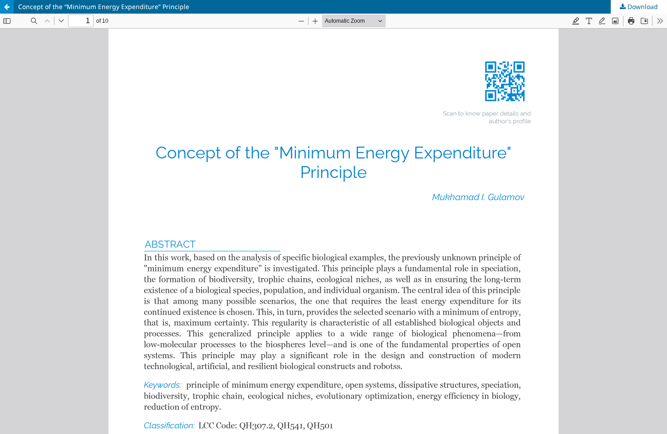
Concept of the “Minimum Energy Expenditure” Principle (103, 6)
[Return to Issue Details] (7, 7)
